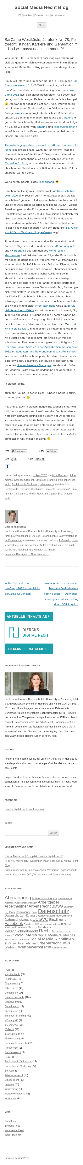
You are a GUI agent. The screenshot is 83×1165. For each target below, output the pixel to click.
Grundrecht (29, 924)
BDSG (57, 906)
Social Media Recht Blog (41, 7)
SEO (7, 1056)
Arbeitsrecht (40, 906)
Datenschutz (53, 911)
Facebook (23, 549)
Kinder (32, 493)
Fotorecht (50, 489)
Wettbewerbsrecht (34, 947)
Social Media (25, 935)
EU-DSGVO (11, 1024)
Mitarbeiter (44, 927)
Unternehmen (26, 943)
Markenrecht (21, 927)
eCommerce (11, 1011)
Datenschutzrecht (24, 479)
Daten (34, 912)
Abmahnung (18, 897)
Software (9, 1070)
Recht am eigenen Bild (49, 493)
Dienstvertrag (12, 1001)
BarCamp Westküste (31, 489)
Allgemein (10, 978)
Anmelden (10, 1121)
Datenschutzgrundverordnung (54, 915)
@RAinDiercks (55, 758)
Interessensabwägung (50, 924)
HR (37, 924)
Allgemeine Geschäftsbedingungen (21, 903)
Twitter (12, 549)
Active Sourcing (42, 898)
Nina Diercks (59, 475)
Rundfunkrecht (13, 1052)
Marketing (32, 927)
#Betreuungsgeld (65, 246)
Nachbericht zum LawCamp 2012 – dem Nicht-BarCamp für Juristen (22, 588)
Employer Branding (46, 479)
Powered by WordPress (17, 1158)
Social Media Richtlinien (52, 939)
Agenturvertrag (65, 898)
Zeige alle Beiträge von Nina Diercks (27, 554)
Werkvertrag (11, 1089)
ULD (14, 944)
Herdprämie (19, 250)
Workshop (57, 948)
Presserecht (11, 1047)
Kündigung (9, 927)
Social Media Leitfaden (17, 939)
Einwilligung (57, 919)
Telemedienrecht (14, 1075)
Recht (45, 930)
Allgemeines (11, 983)
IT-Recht (9, 1029)
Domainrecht (12, 1006)
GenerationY (63, 489)
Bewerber (68, 907)
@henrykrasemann (65, 126)
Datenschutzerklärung (20, 915)
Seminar (8, 935)
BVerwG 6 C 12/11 (16, 163)
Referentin (64, 540)
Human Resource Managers (34, 365)
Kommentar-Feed (14, 1130)
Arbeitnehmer (16, 906)
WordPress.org (13, 1134)
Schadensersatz (61, 931)
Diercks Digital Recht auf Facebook (24, 809)
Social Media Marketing (25, 484)
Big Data (10, 912)
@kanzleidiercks (51, 777)
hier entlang (46, 181)
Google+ (39, 549)
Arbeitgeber (48, 902)
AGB (55, 898)
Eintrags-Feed (12, 1125)
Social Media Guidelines (56, 935)
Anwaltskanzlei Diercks (27, 535)
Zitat (65, 948)
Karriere (22, 493)
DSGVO (40, 919)
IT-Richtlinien (67, 924)
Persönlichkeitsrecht (21, 931)
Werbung (11, 947)
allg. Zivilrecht (12, 974)
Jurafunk (67, 117)
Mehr (54, 735)
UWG (66, 943)
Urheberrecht (47, 484)
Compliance (23, 912)
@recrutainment (45, 305)
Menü (41, 25)
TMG (8, 943)
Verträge (9, 1084)
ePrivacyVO (11, 1020)
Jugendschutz (12, 1034)
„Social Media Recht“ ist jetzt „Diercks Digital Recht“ (34, 856)
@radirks (19, 112)
